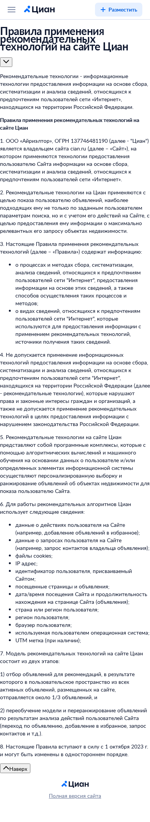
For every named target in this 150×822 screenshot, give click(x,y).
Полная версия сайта (75, 795)
